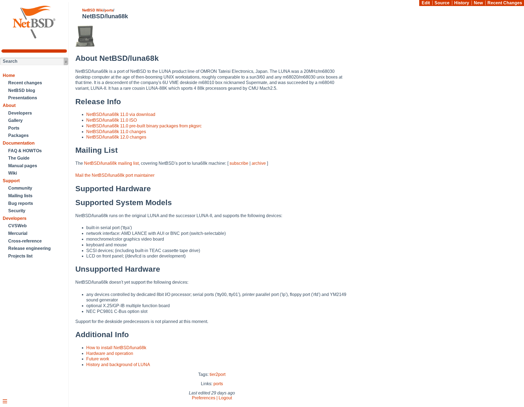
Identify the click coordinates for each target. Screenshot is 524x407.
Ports (13, 128)
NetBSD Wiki (92, 10)
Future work (97, 359)
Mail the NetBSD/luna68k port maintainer (114, 175)
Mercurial (17, 233)
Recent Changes (504, 3)
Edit (426, 3)
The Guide (18, 158)
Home (9, 75)
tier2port (217, 374)
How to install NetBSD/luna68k (116, 347)
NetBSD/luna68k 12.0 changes (116, 137)
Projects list (20, 256)
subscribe (239, 163)
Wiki (12, 173)
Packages (18, 135)
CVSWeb (17, 225)
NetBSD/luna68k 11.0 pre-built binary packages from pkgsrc (144, 126)
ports (109, 10)
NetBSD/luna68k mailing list (111, 163)
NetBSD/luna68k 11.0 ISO (111, 120)
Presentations (22, 97)
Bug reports (20, 203)
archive (259, 163)
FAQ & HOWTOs (25, 150)
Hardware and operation (109, 353)
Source (441, 3)
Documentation (19, 143)
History (461, 3)
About (9, 105)
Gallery (15, 120)
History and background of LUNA (118, 364)
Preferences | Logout (212, 398)
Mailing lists (20, 195)
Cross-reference (25, 241)
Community (20, 188)
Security (16, 210)
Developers (20, 113)
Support (11, 180)
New (478, 3)
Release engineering (29, 248)
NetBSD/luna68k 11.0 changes (116, 131)
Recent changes (25, 82)
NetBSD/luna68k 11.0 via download (120, 114)
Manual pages (22, 165)
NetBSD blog (21, 90)
